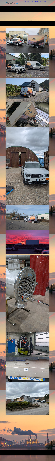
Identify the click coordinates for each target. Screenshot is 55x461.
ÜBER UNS (29, 1)
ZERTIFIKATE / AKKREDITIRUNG (30, 3)
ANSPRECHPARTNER (35, 1)
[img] (13, 3)
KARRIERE (44, 3)
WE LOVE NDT (39, 3)
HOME (25, 1)
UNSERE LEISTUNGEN (43, 1)
